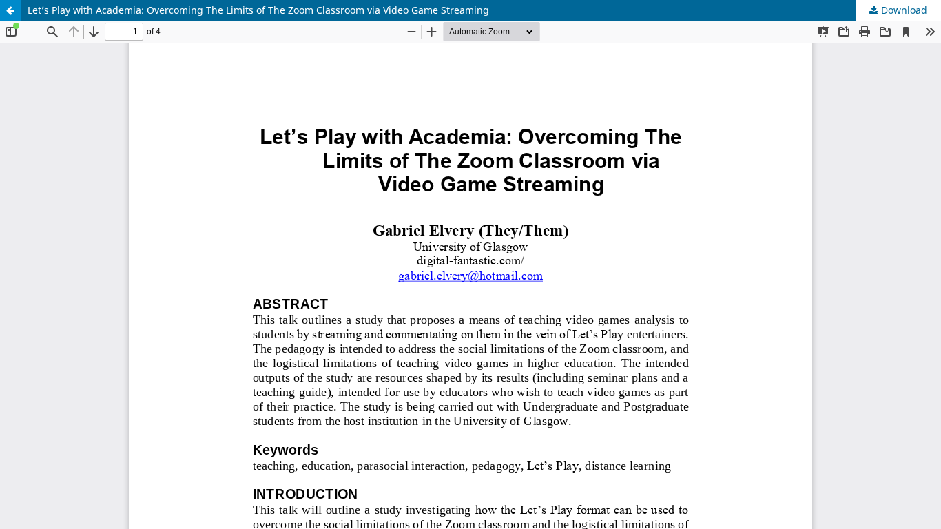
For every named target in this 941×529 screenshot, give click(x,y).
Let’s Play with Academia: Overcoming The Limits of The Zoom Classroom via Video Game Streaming (258, 10)
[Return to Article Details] (10, 10)
